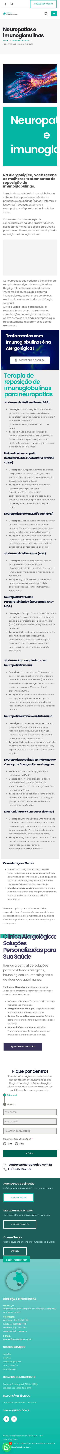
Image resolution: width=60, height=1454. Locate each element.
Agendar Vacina (18, 1197)
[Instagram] (12, 4)
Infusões (7, 1354)
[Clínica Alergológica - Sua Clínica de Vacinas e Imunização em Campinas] (10, 13)
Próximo (30, 1153)
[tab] (10, 1095)
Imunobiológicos (10, 1365)
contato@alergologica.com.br (17, 1339)
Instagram (14, 1419)
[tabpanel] (30, 1127)
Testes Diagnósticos (12, 1361)
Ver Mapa (15, 1251)
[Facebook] (5, 4)
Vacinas (7, 1358)
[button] (6, 1447)
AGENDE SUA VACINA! (43, 4)
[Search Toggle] (46, 14)
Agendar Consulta (20, 1224)
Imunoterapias (9, 1369)
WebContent (24, 1447)
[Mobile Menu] (54, 13)
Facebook (6, 1419)
